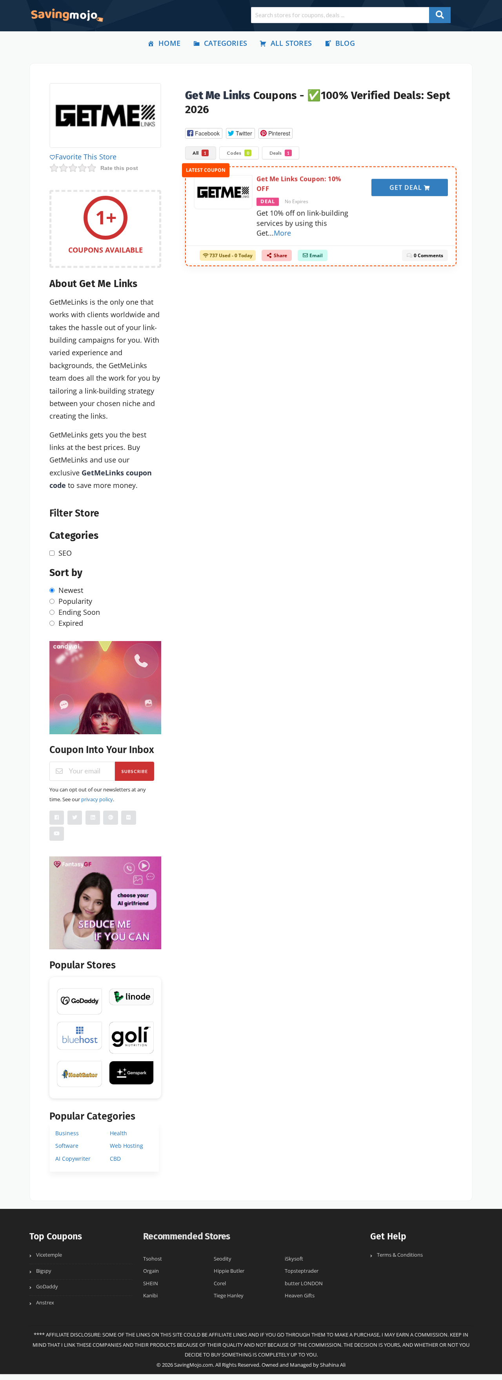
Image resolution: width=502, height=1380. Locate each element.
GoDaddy (47, 1286)
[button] (203, 133)
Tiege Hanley (229, 1295)
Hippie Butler (229, 1271)
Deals (279, 153)
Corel (220, 1283)
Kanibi (150, 1295)
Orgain (151, 1271)
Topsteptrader (301, 1271)
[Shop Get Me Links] (105, 116)
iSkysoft (294, 1258)
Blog (345, 43)
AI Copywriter (73, 1158)
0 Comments (428, 252)
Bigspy (43, 1271)
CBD (115, 1158)
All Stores (291, 43)
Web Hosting (126, 1145)
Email (315, 252)
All (199, 153)
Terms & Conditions (400, 1255)
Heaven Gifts (300, 1295)
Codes (238, 153)
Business (67, 1133)
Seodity (222, 1258)
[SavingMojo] (66, 15)
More (282, 230)
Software (66, 1145)
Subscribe (135, 771)
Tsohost (152, 1258)
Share (280, 252)
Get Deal (406, 184)
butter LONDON (304, 1283)
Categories (225, 43)
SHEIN (150, 1283)
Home (169, 43)
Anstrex (45, 1302)
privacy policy (97, 799)
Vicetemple (49, 1255)
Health (118, 1133)
